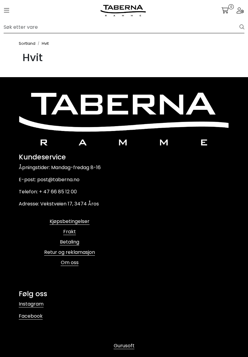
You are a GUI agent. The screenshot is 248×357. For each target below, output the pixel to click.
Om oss (70, 262)
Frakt (69, 231)
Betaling (69, 241)
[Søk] (242, 27)
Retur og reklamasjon (69, 252)
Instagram (31, 303)
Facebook (31, 316)
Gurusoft (124, 345)
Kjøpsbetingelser (70, 221)
